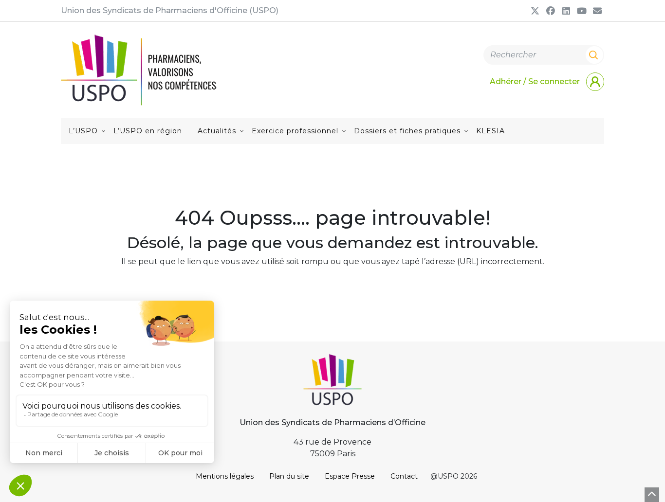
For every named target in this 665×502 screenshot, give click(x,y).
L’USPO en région (147, 130)
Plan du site (289, 476)
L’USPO (83, 130)
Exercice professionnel (295, 130)
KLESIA (490, 130)
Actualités (217, 130)
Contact (404, 476)
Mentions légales (225, 476)
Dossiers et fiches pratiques (407, 130)
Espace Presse (350, 476)
